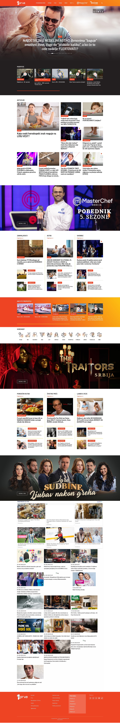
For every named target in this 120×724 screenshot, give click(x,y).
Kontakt (32, 695)
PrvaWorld (73, 703)
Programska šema (40, 3)
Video (66, 3)
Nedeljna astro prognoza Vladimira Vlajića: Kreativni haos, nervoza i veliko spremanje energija (65, 287)
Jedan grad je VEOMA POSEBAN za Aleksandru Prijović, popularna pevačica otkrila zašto (26, 171)
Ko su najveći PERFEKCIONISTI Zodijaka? (92, 119)
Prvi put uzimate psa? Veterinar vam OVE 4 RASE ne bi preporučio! (35, 273)
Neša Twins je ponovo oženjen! (77, 82)
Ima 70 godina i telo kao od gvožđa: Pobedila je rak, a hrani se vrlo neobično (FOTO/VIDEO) (65, 444)
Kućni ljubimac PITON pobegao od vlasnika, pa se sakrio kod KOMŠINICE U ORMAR (29, 262)
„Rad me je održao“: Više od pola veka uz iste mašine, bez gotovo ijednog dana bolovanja (96, 318)
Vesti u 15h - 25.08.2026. (23, 316)
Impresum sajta (55, 695)
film (55, 3)
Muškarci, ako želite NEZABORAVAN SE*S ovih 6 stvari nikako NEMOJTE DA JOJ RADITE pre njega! (90, 420)
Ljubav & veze (81, 415)
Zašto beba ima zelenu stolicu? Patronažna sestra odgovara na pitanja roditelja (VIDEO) (92, 171)
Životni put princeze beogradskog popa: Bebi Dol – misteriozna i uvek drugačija (94, 274)
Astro (19, 130)
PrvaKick (72, 706)
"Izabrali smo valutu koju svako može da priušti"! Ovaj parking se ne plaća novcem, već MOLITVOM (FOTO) (70, 121)
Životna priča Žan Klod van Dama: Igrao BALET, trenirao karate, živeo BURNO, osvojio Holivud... (58, 420)
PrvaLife (72, 709)
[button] (48, 53)
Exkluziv (72, 79)
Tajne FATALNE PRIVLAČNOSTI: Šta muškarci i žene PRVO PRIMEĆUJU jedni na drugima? (95, 444)
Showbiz (63, 140)
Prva (32, 697)
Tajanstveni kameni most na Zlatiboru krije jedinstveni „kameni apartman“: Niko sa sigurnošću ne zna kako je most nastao (35, 287)
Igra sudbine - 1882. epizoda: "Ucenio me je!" (42, 83)
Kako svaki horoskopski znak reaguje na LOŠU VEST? (36, 135)
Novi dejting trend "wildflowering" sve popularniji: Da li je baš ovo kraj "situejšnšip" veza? (95, 433)
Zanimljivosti (65, 115)
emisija (49, 3)
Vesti (54, 79)
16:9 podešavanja (35, 705)
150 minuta (90, 79)
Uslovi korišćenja (56, 697)
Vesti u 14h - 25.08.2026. (41, 316)
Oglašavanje (33, 708)
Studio (32, 703)
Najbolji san (20, 79)
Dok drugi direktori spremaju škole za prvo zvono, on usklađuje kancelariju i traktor (77, 318)
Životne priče (51, 415)
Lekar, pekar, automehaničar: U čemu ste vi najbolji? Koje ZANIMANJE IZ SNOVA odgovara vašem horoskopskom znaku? (65, 274)
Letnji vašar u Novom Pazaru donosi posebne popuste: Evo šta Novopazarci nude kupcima (60, 318)
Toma (60, 49)
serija (60, 3)
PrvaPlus (72, 698)
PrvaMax (72, 701)
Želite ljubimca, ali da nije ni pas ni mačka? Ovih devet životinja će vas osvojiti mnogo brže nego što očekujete (35, 445)
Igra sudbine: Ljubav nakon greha (41, 80)
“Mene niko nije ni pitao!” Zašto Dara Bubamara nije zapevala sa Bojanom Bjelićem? (69, 146)
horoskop (21, 329)
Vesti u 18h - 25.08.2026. (58, 82)
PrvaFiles (72, 711)
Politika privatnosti (56, 705)
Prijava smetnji (55, 700)
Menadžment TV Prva (35, 700)
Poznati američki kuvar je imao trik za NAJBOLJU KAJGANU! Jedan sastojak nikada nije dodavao (29, 420)
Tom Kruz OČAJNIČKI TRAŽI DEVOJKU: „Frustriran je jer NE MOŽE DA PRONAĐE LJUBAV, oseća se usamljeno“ (71, 171)
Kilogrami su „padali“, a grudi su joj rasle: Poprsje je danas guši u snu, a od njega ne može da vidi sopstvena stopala (93, 146)
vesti (71, 3)
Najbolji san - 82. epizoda (23, 82)
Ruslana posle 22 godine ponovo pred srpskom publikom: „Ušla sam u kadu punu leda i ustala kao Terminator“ (89, 262)
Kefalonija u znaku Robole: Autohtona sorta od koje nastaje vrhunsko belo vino (94, 83)
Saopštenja (54, 703)
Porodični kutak (87, 165)
